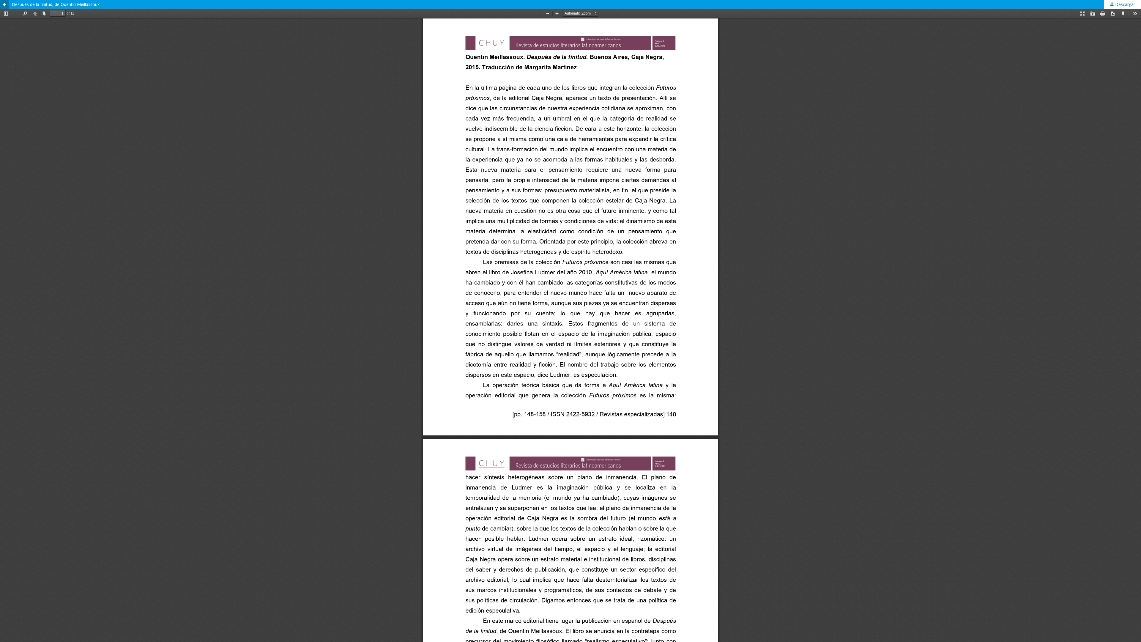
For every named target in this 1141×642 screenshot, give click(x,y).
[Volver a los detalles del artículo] (4, 4)
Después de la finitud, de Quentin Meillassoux (56, 4)
